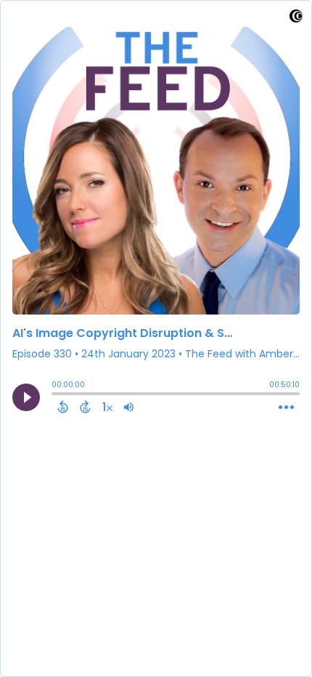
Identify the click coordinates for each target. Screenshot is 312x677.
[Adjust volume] (128, 406)
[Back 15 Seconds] (63, 406)
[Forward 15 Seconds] (85, 406)
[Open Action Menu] (286, 407)
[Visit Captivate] (296, 18)
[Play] (26, 397)
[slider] (55, 395)
